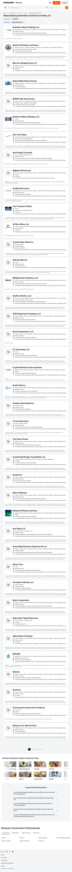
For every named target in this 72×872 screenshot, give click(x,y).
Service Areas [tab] (36, 832)
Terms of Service (4, 860)
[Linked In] (1, 851)
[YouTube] (13, 851)
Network (19, 2)
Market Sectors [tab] (15, 832)
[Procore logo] (8, 3)
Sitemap (2, 866)
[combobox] (56, 7)
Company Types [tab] (5, 832)
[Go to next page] (43, 749)
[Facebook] (4, 851)
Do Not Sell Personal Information (7, 863)
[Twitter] (7, 851)
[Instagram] (10, 851)
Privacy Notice (4, 857)
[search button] (66, 7)
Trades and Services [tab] (26, 832)
